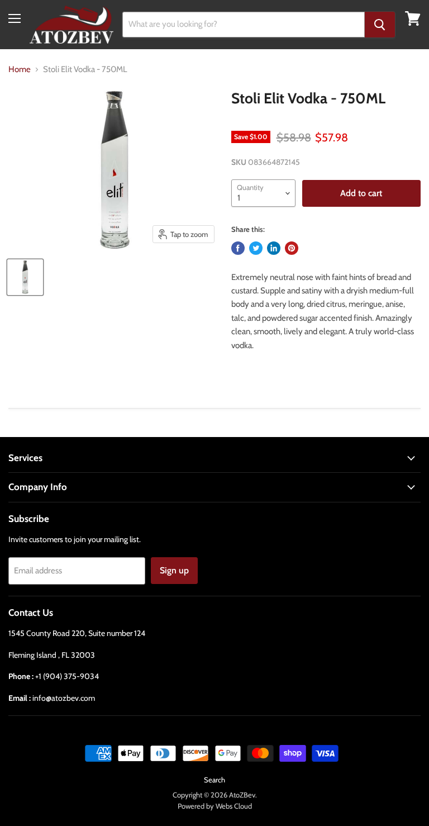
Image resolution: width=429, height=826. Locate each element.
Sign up (174, 570)
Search (214, 779)
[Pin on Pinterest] (291, 248)
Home (19, 69)
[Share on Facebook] (238, 248)
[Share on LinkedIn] (273, 248)
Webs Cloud (234, 805)
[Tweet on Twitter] (256, 248)
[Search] (380, 24)
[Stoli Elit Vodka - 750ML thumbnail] (25, 277)
